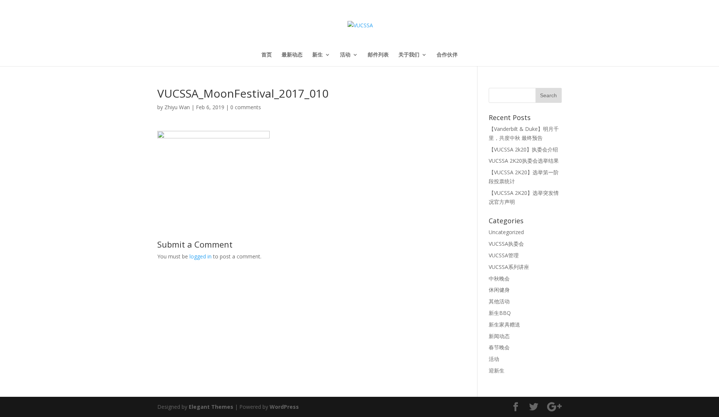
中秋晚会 (499, 278)
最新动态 (292, 55)
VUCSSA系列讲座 (509, 266)
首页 (266, 55)
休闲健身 (499, 289)
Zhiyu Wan (177, 107)
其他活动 (499, 301)
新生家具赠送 (504, 324)
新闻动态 (499, 336)
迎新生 (496, 370)
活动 (345, 55)
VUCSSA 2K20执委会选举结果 (524, 160)
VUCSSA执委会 (506, 243)
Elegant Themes (211, 406)
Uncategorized (506, 232)
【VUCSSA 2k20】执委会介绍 (523, 149)
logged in (200, 256)
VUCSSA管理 (504, 255)
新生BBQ (500, 312)
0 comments (245, 107)
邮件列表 (378, 55)
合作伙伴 (447, 55)
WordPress (284, 406)
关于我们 (408, 55)
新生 (317, 55)
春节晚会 (499, 347)
